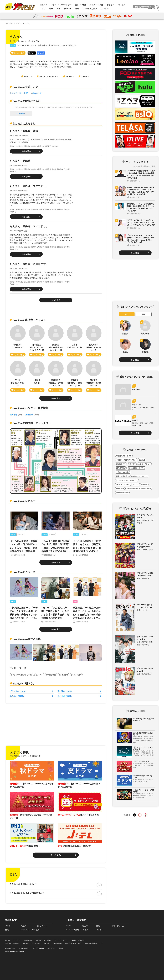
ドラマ (54, 4)
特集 (51, 8)
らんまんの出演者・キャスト (29, 319)
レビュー (20, 535)
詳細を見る (26, 151)
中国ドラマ (132, 464)
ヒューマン (39, 675)
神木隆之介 (20, 146)
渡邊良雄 (29, 414)
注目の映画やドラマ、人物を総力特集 (25, 756)
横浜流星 (142, 460)
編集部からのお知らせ (78, 940)
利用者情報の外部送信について (94, 943)
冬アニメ (136, 484)
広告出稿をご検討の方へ (12, 943)
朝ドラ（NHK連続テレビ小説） (22, 675)
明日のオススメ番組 (123, 484)
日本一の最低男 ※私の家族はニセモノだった (132, 476)
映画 (77, 4)
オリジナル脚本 (76, 675)
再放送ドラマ (120, 464)
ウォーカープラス (24, 948)
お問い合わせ (28, 940)
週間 (143, 314)
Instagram (35, 93)
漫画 (77, 8)
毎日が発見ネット (10, 948)
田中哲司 (67, 169)
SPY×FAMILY (121, 468)
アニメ (23, 926)
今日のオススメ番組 (123, 472)
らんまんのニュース (23, 572)
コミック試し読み (90, 8)
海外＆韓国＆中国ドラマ (136, 468)
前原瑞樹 (53, 169)
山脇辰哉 (60, 169)
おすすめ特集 (19, 752)
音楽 (84, 4)
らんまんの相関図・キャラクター (31, 423)
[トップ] (7, 23)
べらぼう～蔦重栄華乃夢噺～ (126, 460)
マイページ (17, 940)
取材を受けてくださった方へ (31, 943)
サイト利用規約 (57, 943)
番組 (58, 8)
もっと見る (55, 300)
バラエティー (65, 4)
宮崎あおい (55, 146)
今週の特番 (120, 488)
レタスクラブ (51, 948)
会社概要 (7, 940)
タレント (67, 8)
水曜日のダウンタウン (124, 455)
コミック (121, 4)
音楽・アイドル (117, 926)
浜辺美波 (27, 146)
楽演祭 (61, 948)
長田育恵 (13, 414)
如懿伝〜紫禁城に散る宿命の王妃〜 (138, 488)
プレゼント (105, 8)
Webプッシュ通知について (73, 943)
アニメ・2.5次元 (96, 4)
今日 (126, 314)
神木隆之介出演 (51, 675)
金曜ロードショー (144, 464)
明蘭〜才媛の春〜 (122, 492)
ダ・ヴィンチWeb (38, 948)
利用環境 (46, 943)
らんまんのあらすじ (23, 123)
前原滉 (47, 169)
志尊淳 (33, 146)
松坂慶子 (48, 146)
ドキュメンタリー (27, 929)
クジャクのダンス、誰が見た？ (127, 480)
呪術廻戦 (144, 484)
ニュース (43, 4)
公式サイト (14, 93)
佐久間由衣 (40, 146)
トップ (42, 8)
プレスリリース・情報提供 (43, 940)
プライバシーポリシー (61, 940)
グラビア (110, 4)
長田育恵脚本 (63, 675)
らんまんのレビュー (23, 500)
